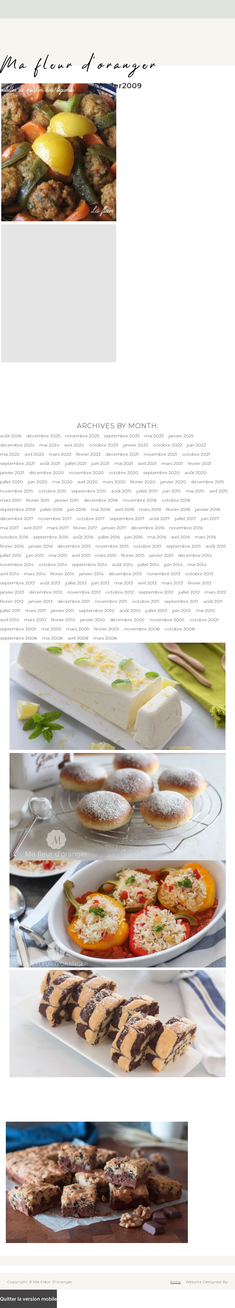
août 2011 (213, 601)
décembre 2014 (195, 555)
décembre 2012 (45, 592)
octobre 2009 (204, 619)
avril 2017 (33, 527)
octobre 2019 (52, 491)
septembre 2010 (96, 610)
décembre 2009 (127, 619)
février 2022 (88, 454)
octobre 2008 (180, 629)
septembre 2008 (18, 638)
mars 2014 (35, 573)
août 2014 (122, 564)
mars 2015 (105, 555)
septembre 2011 (181, 601)
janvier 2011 (62, 610)
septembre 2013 (17, 583)
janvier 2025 (181, 436)
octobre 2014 (53, 564)
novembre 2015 (112, 546)
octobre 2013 (199, 573)
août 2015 (216, 546)
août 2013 (50, 583)
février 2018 (178, 509)
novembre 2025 (82, 436)
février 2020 (142, 482)
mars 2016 (205, 537)
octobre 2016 (14, 537)
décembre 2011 (74, 601)
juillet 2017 (185, 518)
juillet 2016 (109, 537)
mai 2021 (123, 463)
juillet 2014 (148, 564)
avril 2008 (78, 638)
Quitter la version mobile (28, 1299)
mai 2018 (100, 509)
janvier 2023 (135, 445)
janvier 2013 (12, 592)
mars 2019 (10, 500)
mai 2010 (205, 610)
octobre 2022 (167, 445)
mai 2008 (52, 638)
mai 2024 (49, 445)
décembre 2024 (17, 445)
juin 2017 (210, 518)
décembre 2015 (74, 546)
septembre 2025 (122, 436)
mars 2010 (35, 619)
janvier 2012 (40, 601)
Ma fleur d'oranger (79, 65)
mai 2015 (58, 555)
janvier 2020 (173, 482)
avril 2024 (74, 445)
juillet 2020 (11, 482)
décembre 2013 (125, 573)
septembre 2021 (17, 463)
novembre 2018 (140, 500)
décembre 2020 (46, 472)
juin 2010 (181, 610)
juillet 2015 (10, 555)
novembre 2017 (55, 518)
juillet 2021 (76, 463)
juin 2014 (173, 564)
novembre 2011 (111, 601)
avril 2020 (87, 482)
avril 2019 (218, 491)
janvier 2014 (91, 573)
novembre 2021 (160, 454)
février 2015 (132, 555)
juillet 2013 (76, 583)
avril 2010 (9, 619)
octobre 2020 (123, 472)
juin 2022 (196, 445)
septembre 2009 (18, 629)
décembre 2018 (101, 500)
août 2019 (121, 491)
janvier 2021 (12, 472)
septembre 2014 (89, 564)
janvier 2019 (67, 500)
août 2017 (159, 518)
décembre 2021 (122, 454)
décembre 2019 (207, 482)
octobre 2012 (120, 592)
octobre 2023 (103, 445)
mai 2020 (62, 482)
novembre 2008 (142, 629)
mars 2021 (172, 463)
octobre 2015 (147, 546)
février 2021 (199, 463)
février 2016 (12, 546)
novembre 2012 (84, 592)
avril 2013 (147, 583)
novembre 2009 (167, 619)
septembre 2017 (127, 518)
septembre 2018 (17, 509)
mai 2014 (197, 564)
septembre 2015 (183, 546)
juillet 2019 (147, 491)
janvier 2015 (161, 555)
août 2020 (196, 472)
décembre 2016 (147, 527)
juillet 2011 (10, 610)
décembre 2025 (43, 436)
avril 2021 (147, 463)
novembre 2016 (186, 527)
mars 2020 (114, 482)
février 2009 (106, 629)
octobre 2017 (90, 518)
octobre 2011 (145, 601)
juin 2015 (35, 555)
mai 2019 (195, 491)
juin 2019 (172, 491)
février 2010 (63, 619)
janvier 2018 (207, 509)
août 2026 (10, 436)
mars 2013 (172, 583)
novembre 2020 (86, 472)
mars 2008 (105, 638)
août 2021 (50, 463)
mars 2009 (77, 629)
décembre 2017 (16, 518)
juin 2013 (100, 583)
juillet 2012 (189, 592)
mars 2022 (60, 454)
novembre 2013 (163, 573)
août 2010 (129, 610)
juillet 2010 (156, 610)
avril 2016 (180, 537)
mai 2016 (156, 537)
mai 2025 (154, 436)
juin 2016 (134, 537)
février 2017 (85, 527)
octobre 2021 (196, 454)
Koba (175, 1281)
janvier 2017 (114, 527)
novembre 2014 (17, 564)
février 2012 (12, 601)
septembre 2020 (161, 472)
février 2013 (199, 583)
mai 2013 (123, 583)
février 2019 (38, 500)
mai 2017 (9, 527)
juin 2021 (100, 463)
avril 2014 (9, 573)
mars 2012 (215, 592)
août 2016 (83, 537)
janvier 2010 (92, 619)
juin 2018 (76, 509)
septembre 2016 (50, 537)
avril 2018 (124, 509)
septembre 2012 (156, 592)
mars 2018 (150, 509)
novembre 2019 (16, 491)
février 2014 (62, 573)
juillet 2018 (51, 509)
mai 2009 (51, 629)
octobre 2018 (176, 500)
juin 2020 (37, 482)
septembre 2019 (88, 491)
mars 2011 (35, 610)
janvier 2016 (40, 546)
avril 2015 (81, 555)
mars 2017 (58, 527)
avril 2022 (34, 454)
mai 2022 (10, 454)
